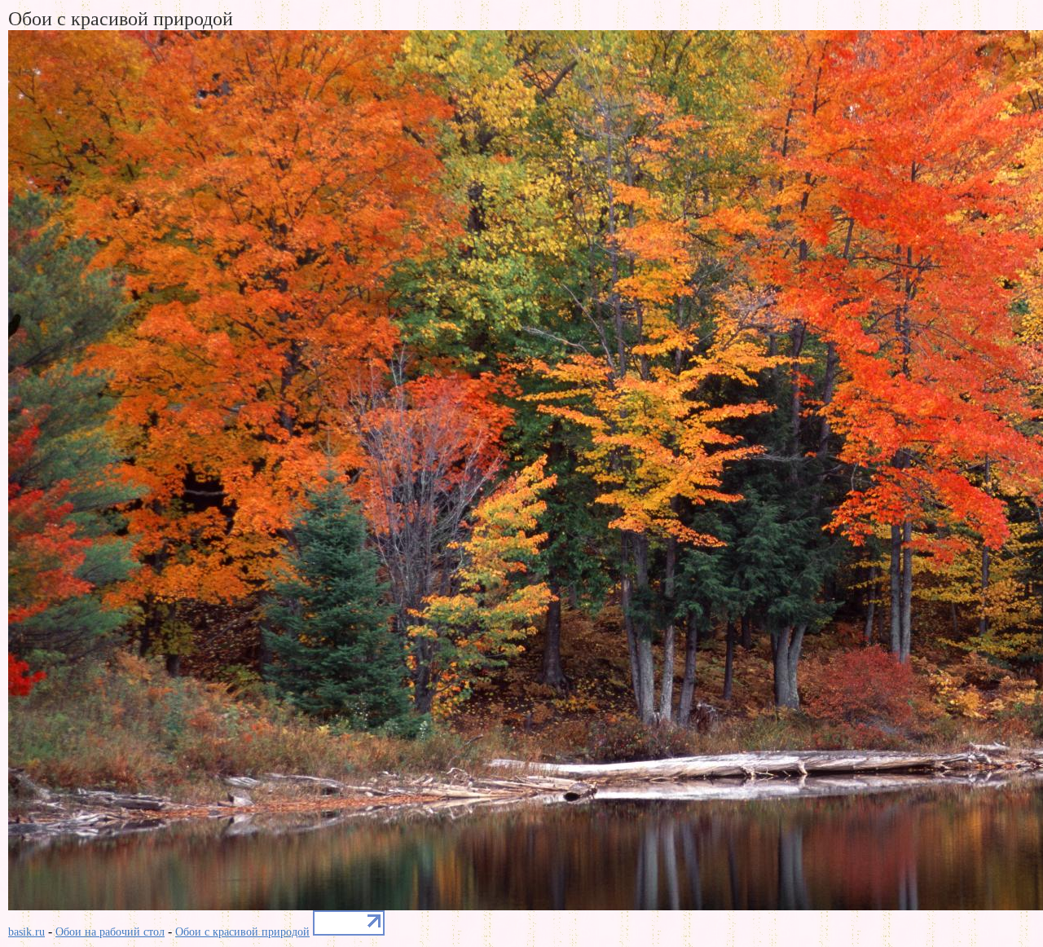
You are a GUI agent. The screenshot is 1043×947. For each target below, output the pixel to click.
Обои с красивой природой (242, 932)
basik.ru (26, 932)
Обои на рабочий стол (110, 932)
